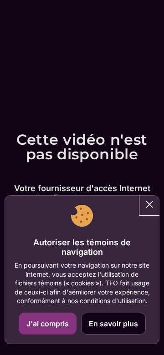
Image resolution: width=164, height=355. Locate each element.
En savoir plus (113, 323)
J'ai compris (47, 323)
